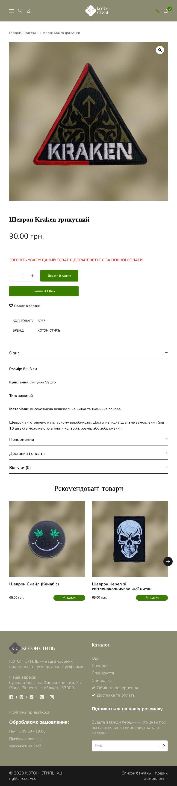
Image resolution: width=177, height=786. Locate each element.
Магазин (31, 33)
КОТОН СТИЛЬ (49, 330)
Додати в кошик (59, 276)
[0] (166, 11)
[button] (168, 561)
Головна (15, 33)
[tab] (88, 353)
